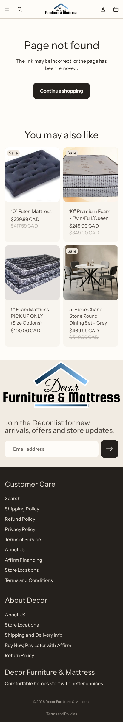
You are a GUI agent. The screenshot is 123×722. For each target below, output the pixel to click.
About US (15, 615)
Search (13, 499)
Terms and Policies (61, 714)
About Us (15, 550)
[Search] (19, 9)
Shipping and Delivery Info (33, 635)
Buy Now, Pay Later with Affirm (38, 645)
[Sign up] (109, 449)
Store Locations (22, 570)
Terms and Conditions (29, 580)
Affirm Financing (23, 560)
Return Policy (19, 656)
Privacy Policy (20, 529)
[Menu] (7, 9)
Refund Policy (20, 519)
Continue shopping (61, 91)
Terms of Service (23, 539)
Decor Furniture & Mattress (67, 701)
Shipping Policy (22, 509)
